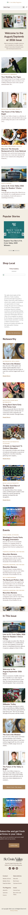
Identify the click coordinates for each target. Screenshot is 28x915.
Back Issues (16, 881)
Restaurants (12, 146)
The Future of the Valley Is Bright (11, 113)
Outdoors (6, 443)
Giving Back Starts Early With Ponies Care (12, 406)
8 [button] (16, 250)
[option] (14, 234)
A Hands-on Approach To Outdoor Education (12, 447)
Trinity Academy (14, 269)
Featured (12, 109)
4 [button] (12, 250)
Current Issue (16, 890)
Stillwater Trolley (9, 704)
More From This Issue (14, 787)
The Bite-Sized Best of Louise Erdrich (11, 487)
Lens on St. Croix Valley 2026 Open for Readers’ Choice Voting (12, 188)
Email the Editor (7, 883)
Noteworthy (5, 74)
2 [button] (10, 250)
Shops (17, 361)
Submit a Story (6, 881)
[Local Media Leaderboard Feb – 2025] (14, 208)
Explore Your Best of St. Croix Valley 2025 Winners (13, 243)
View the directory (14, 333)
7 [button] (15, 250)
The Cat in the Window (12, 364)
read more (6, 376)
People (18, 109)
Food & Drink (7, 534)
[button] (5, 234)
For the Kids (20, 551)
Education (4, 109)
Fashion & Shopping (9, 551)
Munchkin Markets (10, 554)
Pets (13, 361)
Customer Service (17, 883)
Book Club (6, 483)
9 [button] (17, 250)
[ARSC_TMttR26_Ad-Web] (14, 525)
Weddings (13, 74)
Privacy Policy (14, 910)
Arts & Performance (9, 577)
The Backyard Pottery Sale (13, 580)
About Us (5, 890)
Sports (19, 146)
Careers (5, 895)
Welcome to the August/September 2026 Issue (14, 36)
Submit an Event (7, 878)
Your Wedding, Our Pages (11, 77)
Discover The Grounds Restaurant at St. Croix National (13, 150)
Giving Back (14, 400)
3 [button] (11, 250)
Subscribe (14, 845)
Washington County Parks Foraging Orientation (13, 538)
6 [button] (14, 250)
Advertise (5, 892)
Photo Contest (6, 183)
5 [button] (13, 250)
